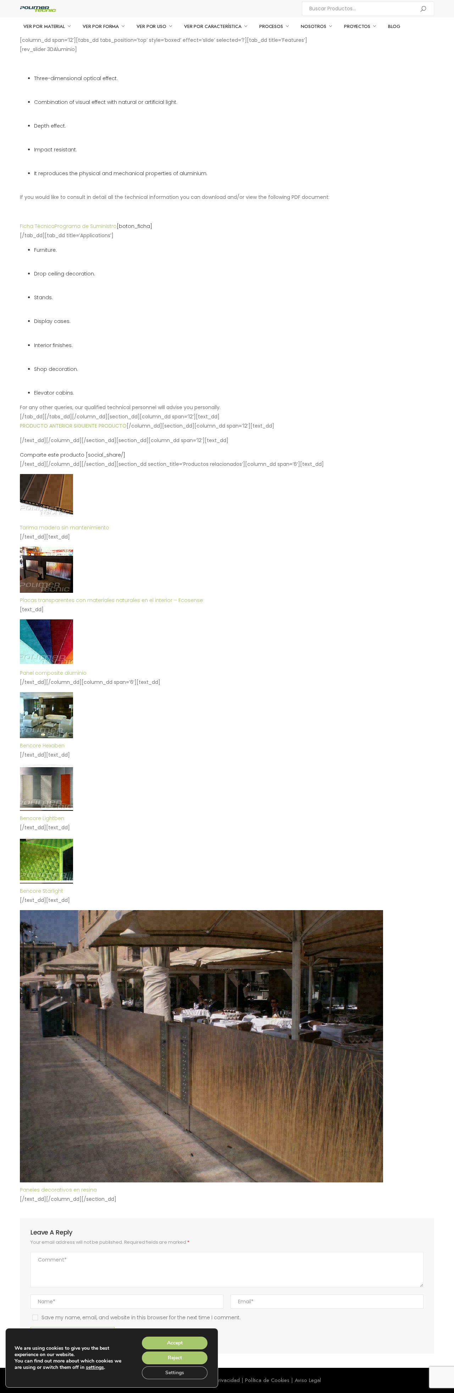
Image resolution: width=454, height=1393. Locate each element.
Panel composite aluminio (53, 672)
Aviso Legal (308, 1380)
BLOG (394, 26)
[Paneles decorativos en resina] (201, 1180)
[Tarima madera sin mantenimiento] (46, 518)
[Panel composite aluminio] (46, 663)
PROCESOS (271, 26)
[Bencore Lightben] (46, 809)
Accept (175, 1342)
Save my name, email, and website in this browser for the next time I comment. (140, 1317)
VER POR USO (151, 26)
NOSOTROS (313, 26)
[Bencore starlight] (46, 881)
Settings (174, 1372)
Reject (175, 1357)
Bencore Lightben (42, 818)
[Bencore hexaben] (46, 736)
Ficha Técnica (37, 226)
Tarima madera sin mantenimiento (64, 527)
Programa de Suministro (86, 226)
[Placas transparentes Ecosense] (46, 591)
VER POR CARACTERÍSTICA (213, 26)
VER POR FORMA (101, 26)
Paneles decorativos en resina (58, 1189)
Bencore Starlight (41, 891)
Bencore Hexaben (42, 745)
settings (95, 1367)
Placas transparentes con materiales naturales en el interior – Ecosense (111, 600)
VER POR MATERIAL (44, 26)
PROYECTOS (357, 26)
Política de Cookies (267, 1380)
